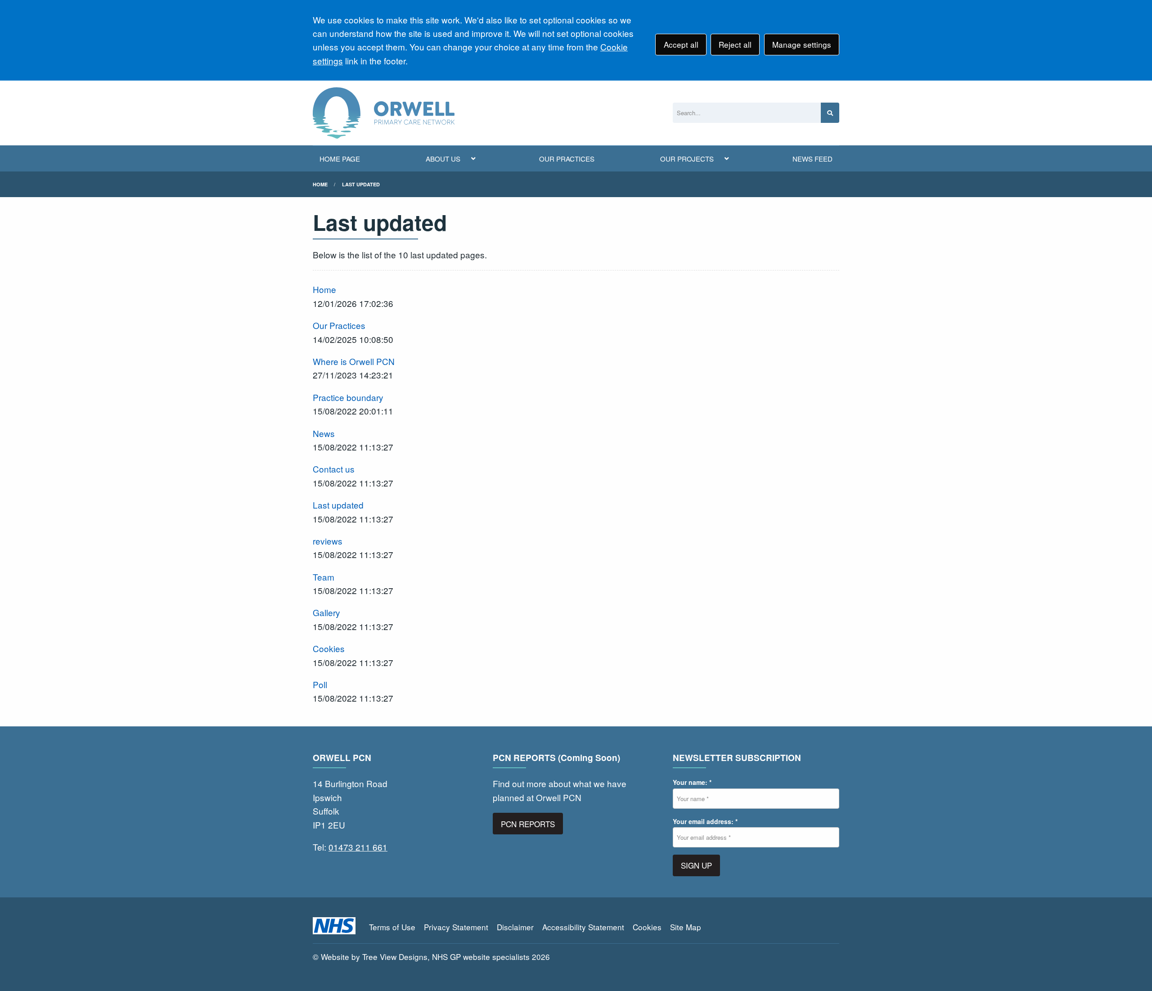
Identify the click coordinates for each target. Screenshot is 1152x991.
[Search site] (830, 113)
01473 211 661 (357, 847)
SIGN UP (696, 865)
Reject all (735, 44)
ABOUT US (443, 158)
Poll (320, 684)
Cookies (329, 648)
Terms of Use (392, 926)
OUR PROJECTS (687, 158)
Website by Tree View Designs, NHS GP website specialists (425, 956)
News (324, 433)
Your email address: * (705, 821)
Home (320, 184)
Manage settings (801, 44)
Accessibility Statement (583, 926)
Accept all (681, 44)
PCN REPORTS (528, 823)
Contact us (334, 469)
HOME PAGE (340, 158)
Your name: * (692, 782)
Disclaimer (515, 926)
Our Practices (339, 325)
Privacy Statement (456, 926)
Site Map (685, 926)
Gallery (326, 612)
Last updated (361, 184)
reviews (327, 541)
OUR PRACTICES (566, 158)
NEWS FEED (812, 158)
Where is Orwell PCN (354, 361)
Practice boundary (348, 397)
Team (323, 577)
